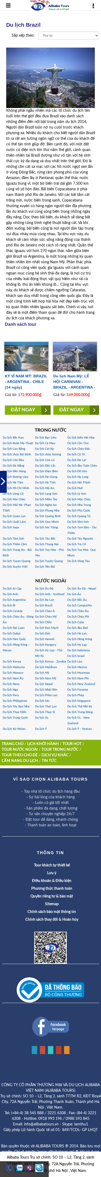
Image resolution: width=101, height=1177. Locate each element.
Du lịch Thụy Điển (14, 712)
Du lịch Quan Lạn (14, 516)
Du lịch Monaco (13, 672)
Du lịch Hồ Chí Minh (16, 488)
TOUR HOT (72, 744)
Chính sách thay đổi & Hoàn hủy (51, 920)
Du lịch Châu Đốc (78, 448)
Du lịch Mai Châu (14, 499)
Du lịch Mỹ (42, 672)
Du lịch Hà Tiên (13, 482)
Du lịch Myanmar (78, 672)
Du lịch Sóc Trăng (46, 527)
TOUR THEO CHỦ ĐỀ (20, 755)
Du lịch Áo (74, 594)
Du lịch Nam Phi (78, 678)
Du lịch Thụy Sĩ (45, 712)
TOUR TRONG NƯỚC (59, 750)
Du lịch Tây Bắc (45, 538)
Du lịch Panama (77, 689)
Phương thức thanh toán (51, 889)
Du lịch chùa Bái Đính (17, 454)
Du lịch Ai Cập (12, 588)
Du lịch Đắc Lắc (45, 465)
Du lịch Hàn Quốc (14, 639)
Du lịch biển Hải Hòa (81, 437)
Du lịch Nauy (11, 684)
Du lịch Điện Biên (46, 471)
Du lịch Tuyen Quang (16, 561)
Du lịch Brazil (44, 605)
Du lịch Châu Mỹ (46, 616)
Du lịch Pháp (75, 695)
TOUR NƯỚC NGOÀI (20, 750)
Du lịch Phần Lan (46, 695)
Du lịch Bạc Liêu (45, 437)
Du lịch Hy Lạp (77, 644)
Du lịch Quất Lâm (14, 521)
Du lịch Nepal (44, 684)
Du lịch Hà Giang (46, 476)
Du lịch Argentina (14, 599)
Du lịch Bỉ (9, 605)
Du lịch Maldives (46, 667)
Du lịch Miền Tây (46, 499)
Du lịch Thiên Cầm (15, 544)
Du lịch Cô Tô (76, 454)
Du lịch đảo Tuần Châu (82, 465)
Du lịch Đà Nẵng (13, 465)
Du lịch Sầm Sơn (78, 521)
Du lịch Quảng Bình (48, 516)
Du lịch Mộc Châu (78, 499)
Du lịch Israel (76, 656)
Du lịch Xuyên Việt (15, 566)
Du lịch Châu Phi (78, 616)
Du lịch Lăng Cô (13, 493)
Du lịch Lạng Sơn (46, 493)
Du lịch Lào (74, 661)
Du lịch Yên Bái (45, 566)
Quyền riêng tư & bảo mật (51, 896)
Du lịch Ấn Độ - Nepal (81, 588)
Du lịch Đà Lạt (76, 460)
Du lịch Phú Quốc (78, 510)
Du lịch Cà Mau (45, 443)
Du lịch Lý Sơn (76, 493)
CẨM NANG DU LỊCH (20, 761)
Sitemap (52, 904)
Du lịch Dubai (11, 633)
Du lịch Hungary (45, 644)
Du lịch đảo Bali (77, 627)
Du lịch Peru (11, 695)
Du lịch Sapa (11, 527)
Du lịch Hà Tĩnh (45, 482)
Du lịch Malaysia (14, 667)
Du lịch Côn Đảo (13, 460)
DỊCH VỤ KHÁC (54, 755)
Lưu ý (51, 873)
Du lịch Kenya (12, 661)
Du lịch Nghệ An (46, 505)
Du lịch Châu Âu (78, 611)
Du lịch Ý (41, 728)
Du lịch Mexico (77, 667)
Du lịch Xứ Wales (14, 728)
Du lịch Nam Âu (13, 678)
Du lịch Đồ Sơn (77, 471)
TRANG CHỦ (12, 744)
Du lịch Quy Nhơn (47, 521)
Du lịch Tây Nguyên (80, 538)
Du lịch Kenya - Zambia (50, 661)
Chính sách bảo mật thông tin (51, 912)
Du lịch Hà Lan (77, 633)
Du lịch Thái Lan (46, 706)
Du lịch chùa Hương (48, 454)
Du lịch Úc (41, 717)
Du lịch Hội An (44, 488)
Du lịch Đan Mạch (46, 627)
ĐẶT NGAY (23, 410)
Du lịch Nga (10, 689)
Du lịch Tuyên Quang (49, 561)
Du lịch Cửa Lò (44, 460)
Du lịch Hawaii (44, 639)
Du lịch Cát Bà (44, 448)
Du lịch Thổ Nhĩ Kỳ (79, 706)
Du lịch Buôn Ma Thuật (18, 443)
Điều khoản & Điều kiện (51, 881)
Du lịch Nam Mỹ (45, 678)
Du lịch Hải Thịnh (78, 482)
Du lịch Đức (42, 633)
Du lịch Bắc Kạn (13, 437)
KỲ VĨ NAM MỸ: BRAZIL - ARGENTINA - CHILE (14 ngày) (26, 381)
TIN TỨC (49, 761)
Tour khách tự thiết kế (52, 865)
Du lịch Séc (42, 700)
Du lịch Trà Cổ (76, 544)
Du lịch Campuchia (79, 605)
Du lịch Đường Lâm (15, 476)
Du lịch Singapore (78, 700)
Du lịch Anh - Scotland (49, 594)
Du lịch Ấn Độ (44, 588)
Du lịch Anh (10, 594)
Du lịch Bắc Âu (77, 599)
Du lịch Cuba (75, 622)
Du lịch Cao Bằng (14, 448)
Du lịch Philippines (15, 700)
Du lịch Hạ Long (77, 476)
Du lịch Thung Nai (47, 544)
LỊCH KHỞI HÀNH (43, 744)
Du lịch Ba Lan (44, 599)
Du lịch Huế (75, 488)
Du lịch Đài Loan (14, 627)
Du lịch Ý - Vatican (79, 728)
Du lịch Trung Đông (80, 712)
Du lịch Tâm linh (13, 538)
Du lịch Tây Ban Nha (16, 706)
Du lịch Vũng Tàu (78, 561)
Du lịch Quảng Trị (78, 516)
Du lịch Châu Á (45, 611)
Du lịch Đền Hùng (14, 471)
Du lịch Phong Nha (47, 510)
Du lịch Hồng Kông (79, 639)
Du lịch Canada (13, 611)
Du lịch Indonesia (78, 650)
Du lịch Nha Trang (79, 505)
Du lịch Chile (43, 622)
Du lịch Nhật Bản (46, 689)
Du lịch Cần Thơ (78, 443)
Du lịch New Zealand (81, 684)
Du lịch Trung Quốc (15, 717)
